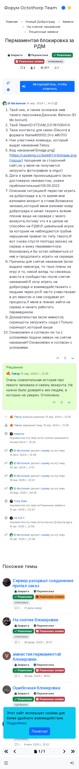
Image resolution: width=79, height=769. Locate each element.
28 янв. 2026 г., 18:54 (37, 676)
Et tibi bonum (17, 103)
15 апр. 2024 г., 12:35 (34, 373)
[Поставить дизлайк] (73, 358)
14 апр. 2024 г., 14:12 (40, 103)
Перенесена (39, 55)
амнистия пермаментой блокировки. (37, 657)
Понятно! (39, 731)
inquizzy (19, 433)
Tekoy (15, 373)
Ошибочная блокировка (36, 687)
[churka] (7, 689)
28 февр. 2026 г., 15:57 (38, 642)
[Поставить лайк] (58, 358)
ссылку (45, 450)
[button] (6, 763)
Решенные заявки (31, 61)
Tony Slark (20, 501)
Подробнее (17, 723)
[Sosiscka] (7, 621)
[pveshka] (7, 582)
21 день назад (33, 608)
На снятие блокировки (35, 619)
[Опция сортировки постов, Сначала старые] (8, 83)
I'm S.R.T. (19, 518)
